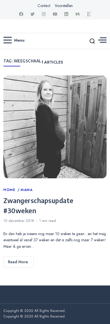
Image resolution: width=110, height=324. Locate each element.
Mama (26, 189)
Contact (44, 5)
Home (9, 189)
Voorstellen (64, 5)
